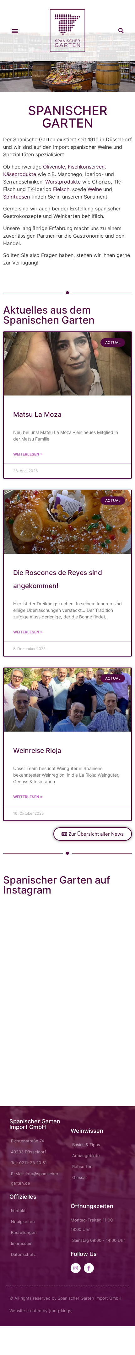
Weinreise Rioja (37, 750)
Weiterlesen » (28, 454)
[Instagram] (76, 1268)
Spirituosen (16, 197)
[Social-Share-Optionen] (9, 960)
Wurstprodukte (63, 182)
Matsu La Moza (37, 414)
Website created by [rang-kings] (41, 1310)
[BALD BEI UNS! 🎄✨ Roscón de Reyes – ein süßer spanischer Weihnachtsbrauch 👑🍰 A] (35, 997)
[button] (14, 31)
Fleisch (61, 189)
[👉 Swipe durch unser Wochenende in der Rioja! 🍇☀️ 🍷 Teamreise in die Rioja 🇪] (99, 997)
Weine (95, 189)
